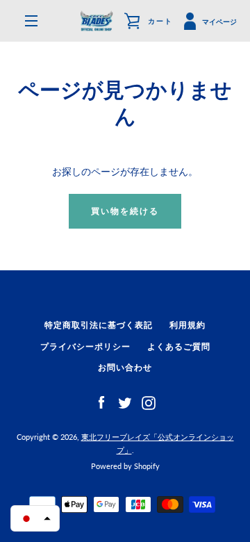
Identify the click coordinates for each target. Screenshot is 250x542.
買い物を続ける (125, 211)
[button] (35, 518)
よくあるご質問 (178, 346)
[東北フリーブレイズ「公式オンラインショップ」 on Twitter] (125, 402)
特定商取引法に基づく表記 (98, 325)
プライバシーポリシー (85, 346)
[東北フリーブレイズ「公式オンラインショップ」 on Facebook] (101, 402)
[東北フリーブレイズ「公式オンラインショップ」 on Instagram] (149, 402)
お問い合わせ (125, 367)
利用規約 (187, 325)
